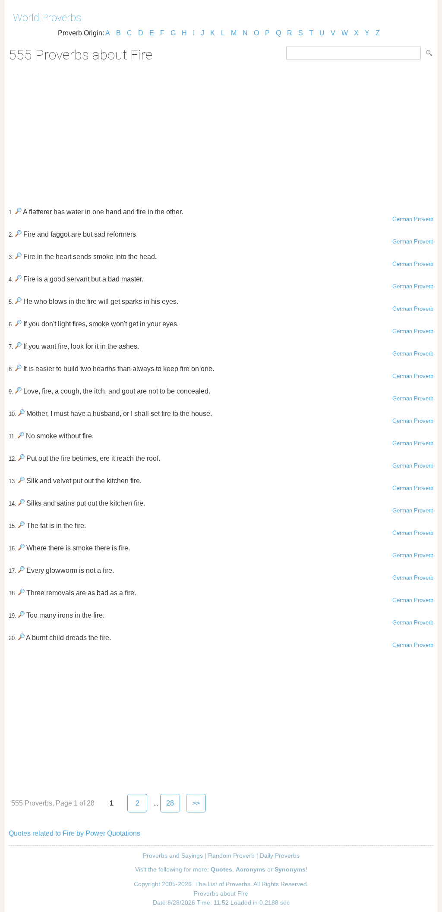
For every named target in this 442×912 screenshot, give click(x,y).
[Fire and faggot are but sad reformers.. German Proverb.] (18, 234)
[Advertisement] (221, 132)
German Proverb (412, 219)
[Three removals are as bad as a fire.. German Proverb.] (21, 593)
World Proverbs (47, 18)
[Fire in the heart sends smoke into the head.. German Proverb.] (18, 256)
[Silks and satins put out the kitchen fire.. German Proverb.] (21, 503)
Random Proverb (231, 855)
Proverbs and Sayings (173, 855)
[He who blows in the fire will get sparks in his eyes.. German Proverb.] (18, 301)
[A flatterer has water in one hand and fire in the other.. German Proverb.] (18, 212)
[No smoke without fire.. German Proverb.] (21, 436)
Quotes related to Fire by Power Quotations (74, 833)
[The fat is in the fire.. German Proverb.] (21, 525)
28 (170, 803)
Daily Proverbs (280, 855)
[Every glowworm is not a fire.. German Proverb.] (21, 570)
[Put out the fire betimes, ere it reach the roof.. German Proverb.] (21, 458)
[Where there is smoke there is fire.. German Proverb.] (21, 548)
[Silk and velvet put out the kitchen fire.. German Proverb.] (21, 480)
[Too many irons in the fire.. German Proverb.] (21, 615)
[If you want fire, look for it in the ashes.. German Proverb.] (18, 346)
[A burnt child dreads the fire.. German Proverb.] (21, 637)
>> (196, 803)
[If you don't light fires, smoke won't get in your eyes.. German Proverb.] (18, 324)
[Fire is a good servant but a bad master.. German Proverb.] (18, 279)
